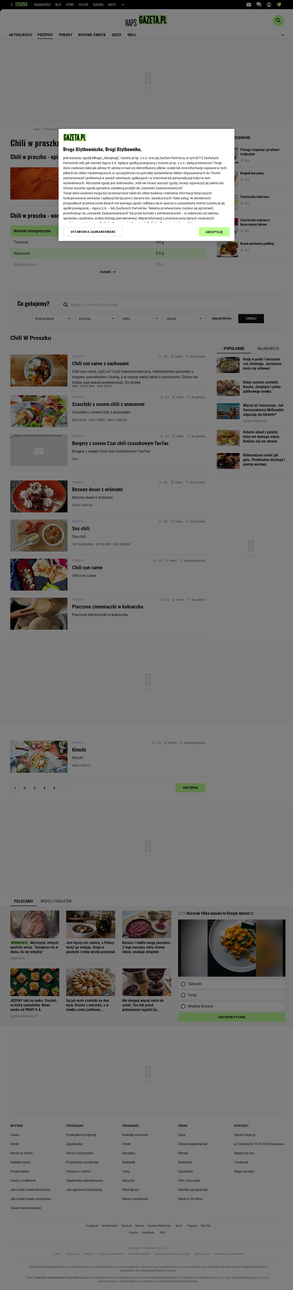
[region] (146, 185)
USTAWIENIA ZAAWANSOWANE (93, 232)
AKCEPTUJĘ (214, 232)
